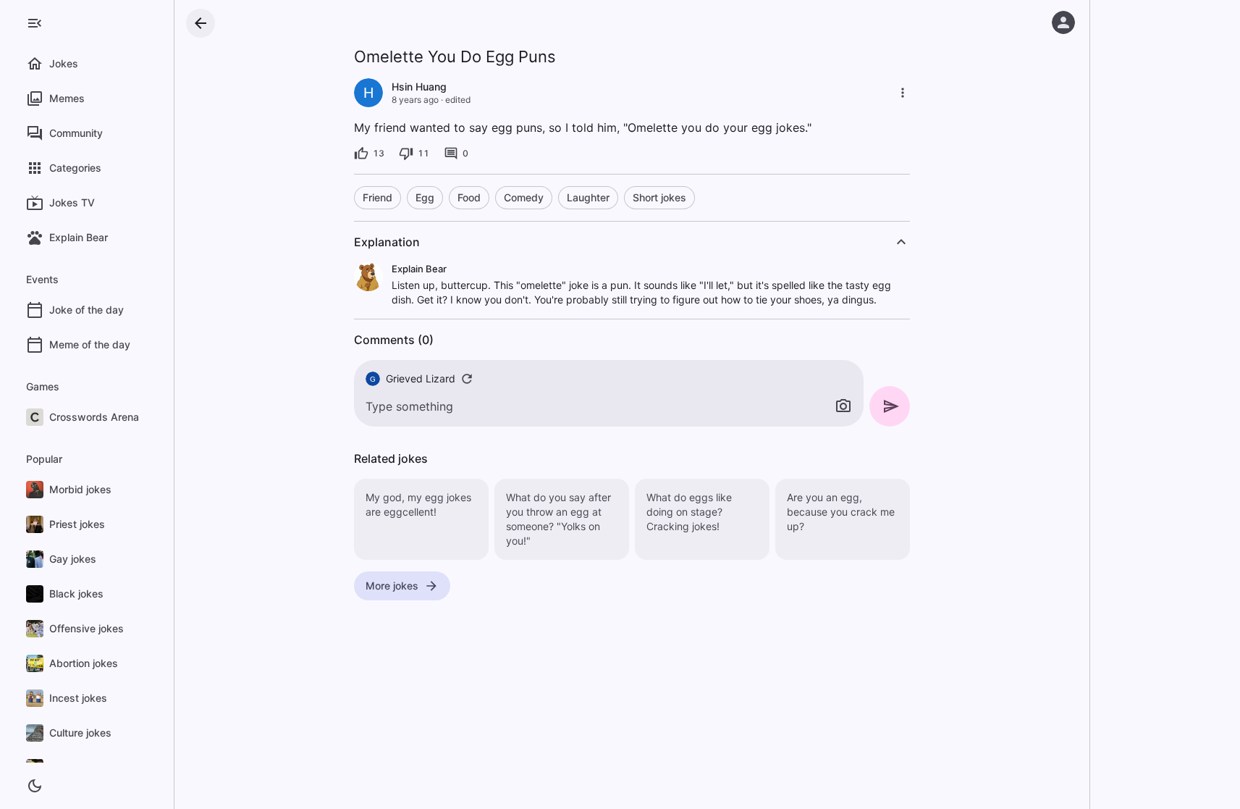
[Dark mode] (34, 785)
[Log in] (1063, 22)
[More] (903, 92)
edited (458, 99)
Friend (377, 197)
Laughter (588, 197)
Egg (425, 197)
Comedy (524, 197)
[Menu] (34, 23)
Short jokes (659, 197)
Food (469, 197)
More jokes (392, 585)
